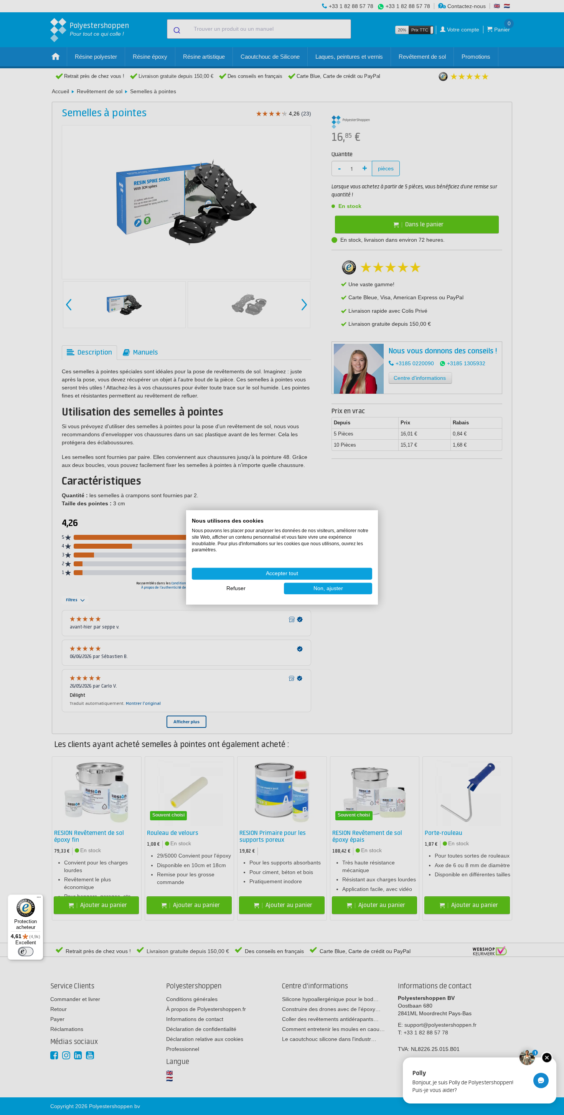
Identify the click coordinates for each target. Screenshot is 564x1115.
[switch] (25, 951)
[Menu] (38, 899)
